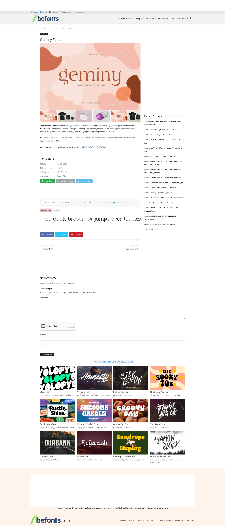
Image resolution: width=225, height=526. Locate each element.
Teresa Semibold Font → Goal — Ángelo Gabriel (167, 198)
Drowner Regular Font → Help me (162, 135)
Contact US (178, 521)
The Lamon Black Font (160, 456)
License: (45, 176)
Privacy (131, 521)
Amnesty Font (83, 392)
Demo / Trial (61, 176)
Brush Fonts (81, 395)
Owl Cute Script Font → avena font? (163, 224)
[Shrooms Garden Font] (94, 410)
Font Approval (165, 521)
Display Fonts (58, 395)
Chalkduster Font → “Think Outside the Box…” (167, 178)
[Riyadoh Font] (94, 443)
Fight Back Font (132, 249)
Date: (44, 164)
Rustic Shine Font (48, 424)
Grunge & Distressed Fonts (170, 460)
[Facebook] (69, 521)
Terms (123, 521)
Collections (151, 18)
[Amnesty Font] (94, 378)
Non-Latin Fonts (96, 460)
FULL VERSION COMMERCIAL (95, 147)
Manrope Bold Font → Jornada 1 (162, 193)
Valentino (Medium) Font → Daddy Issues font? (167, 183)
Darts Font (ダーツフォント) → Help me (164, 130)
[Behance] (65, 521)
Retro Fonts (165, 395)
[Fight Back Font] (167, 410)
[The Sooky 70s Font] (167, 378)
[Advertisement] (161, 71)
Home (41, 28)
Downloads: (47, 168)
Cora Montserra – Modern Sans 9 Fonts (162, 203)
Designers (139, 18)
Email (43, 344)
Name (43, 334)
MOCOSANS (61, 172)
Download (48, 181)
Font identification (166, 18)
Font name (154, 229)
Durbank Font (46, 456)
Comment (44, 298)
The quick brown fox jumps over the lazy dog (91, 219)
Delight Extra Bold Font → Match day (164, 188)
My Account (54, 12)
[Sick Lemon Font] (130, 378)
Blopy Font (45, 392)
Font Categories (51, 28)
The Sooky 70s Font (159, 392)
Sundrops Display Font (124, 456)
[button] (192, 19)
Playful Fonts (69, 395)
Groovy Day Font (121, 424)
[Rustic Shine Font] (57, 410)
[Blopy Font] (57, 378)
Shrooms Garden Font (87, 424)
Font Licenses (150, 521)
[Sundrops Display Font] (130, 443)
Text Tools (181, 18)
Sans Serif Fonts (92, 395)
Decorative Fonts (46, 395)
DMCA (139, 521)
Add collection (85, 181)
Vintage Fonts (104, 395)
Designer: (45, 172)
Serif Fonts (63, 28)
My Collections (67, 12)
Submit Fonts (80, 12)
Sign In (34, 12)
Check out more (66, 181)
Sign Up (43, 12)
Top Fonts (190, 521)
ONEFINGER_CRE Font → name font (163, 156)
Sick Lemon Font (121, 392)
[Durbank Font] (57, 443)
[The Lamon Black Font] (167, 443)
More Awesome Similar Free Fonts (113, 361)
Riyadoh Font (48, 249)
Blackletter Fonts (83, 460)
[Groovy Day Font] (130, 410)
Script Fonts (127, 395)
